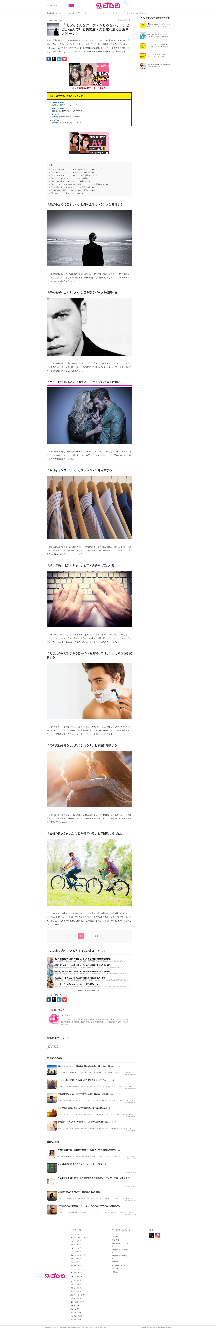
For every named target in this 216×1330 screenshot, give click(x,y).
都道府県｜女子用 (74, 13)
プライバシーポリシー (119, 1265)
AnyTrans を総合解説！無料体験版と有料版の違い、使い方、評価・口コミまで (94, 1178)
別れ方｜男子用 (75, 1305)
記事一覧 (115, 1237)
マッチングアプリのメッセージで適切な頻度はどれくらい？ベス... (158, 55)
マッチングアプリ (76, 1234)
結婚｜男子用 (75, 1309)
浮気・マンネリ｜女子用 (78, 1255)
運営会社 (115, 1269)
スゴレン (65, 1015)
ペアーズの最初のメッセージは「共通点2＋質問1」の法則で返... (158, 35)
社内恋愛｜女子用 (76, 1273)
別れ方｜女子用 (75, 1259)
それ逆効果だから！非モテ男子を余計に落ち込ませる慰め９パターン (89, 1094)
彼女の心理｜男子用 (77, 1302)
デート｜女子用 (75, 1252)
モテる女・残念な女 (77, 1269)
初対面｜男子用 (75, 1288)
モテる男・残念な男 (77, 1316)
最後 (96, 936)
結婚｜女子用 (75, 1262)
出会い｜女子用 (75, 1241)
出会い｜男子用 (75, 1284)
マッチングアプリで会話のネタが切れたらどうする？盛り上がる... (158, 45)
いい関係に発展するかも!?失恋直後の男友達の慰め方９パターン (87, 1108)
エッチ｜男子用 (75, 1281)
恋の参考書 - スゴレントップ (56, 13)
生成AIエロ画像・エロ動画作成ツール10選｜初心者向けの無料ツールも (90, 1150)
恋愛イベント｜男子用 (78, 1295)
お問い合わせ (116, 1272)
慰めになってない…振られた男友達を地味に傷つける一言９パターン (89, 1066)
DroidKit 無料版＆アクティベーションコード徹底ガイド (83, 1164)
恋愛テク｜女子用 (76, 1248)
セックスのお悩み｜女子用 (79, 1238)
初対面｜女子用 (75, 1245)
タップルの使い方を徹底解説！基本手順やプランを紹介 (158, 66)
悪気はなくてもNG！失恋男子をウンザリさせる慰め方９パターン (87, 1122)
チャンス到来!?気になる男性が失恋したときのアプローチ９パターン (89, 1080)
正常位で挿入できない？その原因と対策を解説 (79, 1192)
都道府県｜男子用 (76, 1312)
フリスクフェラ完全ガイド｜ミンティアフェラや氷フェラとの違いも (89, 1206)
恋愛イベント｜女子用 (78, 1276)
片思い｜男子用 (75, 1291)
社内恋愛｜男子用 (76, 1319)
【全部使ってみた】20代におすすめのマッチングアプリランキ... (158, 25)
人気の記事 (115, 1240)
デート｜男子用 (75, 1298)
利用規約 (115, 1262)
